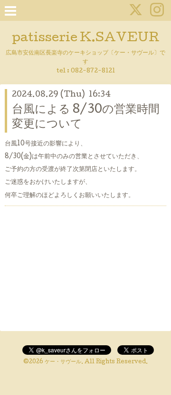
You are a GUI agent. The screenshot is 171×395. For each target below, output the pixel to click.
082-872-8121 (93, 71)
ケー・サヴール (63, 362)
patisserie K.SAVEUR (86, 38)
